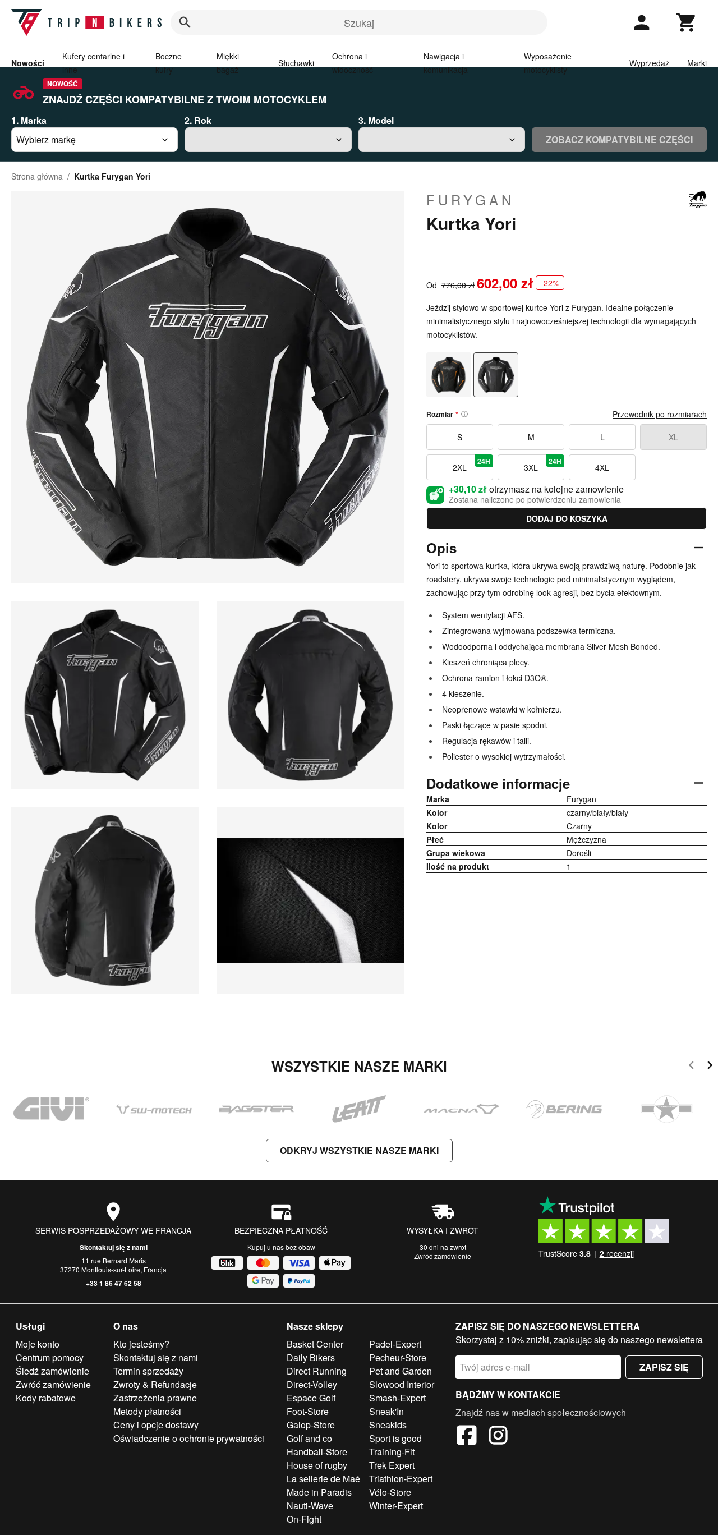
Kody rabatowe (46, 1397)
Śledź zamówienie (52, 1370)
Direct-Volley (312, 1384)
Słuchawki (296, 62)
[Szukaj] (185, 22)
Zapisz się (664, 1367)
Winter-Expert (396, 1505)
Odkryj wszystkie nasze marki (359, 1150)
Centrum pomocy (50, 1357)
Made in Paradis (319, 1492)
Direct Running (317, 1370)
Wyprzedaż (649, 62)
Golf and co (309, 1438)
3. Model (376, 120)
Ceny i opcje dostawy (156, 1424)
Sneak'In (386, 1411)
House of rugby (317, 1465)
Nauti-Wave (310, 1505)
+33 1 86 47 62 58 (113, 1283)
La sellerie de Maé (323, 1478)
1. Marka (29, 120)
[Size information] (464, 414)
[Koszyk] (686, 22)
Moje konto (37, 1344)
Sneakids (388, 1424)
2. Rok (198, 120)
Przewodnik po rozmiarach (660, 414)
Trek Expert (392, 1465)
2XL (471, 464)
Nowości (27, 62)
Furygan (470, 200)
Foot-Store (308, 1411)
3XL (542, 464)
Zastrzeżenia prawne (155, 1397)
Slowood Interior (401, 1384)
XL (673, 437)
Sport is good (395, 1438)
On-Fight (304, 1519)
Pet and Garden (400, 1370)
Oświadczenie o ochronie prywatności (188, 1438)
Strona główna (37, 176)
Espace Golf (311, 1397)
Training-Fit (392, 1451)
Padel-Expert (395, 1344)
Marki (697, 62)
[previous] (691, 1067)
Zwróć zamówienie (442, 1256)
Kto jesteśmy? (141, 1344)
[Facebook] (466, 1437)
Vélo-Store (390, 1492)
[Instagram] (498, 1437)
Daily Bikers (311, 1357)
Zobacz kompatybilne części (619, 139)
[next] (710, 1067)
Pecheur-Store (397, 1357)
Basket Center (315, 1344)
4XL (602, 467)
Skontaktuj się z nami (114, 1247)
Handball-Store (317, 1451)
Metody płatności (147, 1411)
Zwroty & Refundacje (155, 1384)
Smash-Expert (397, 1397)
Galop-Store (311, 1424)
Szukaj (359, 22)
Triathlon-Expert (400, 1478)
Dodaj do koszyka (566, 518)
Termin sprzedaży (148, 1370)
